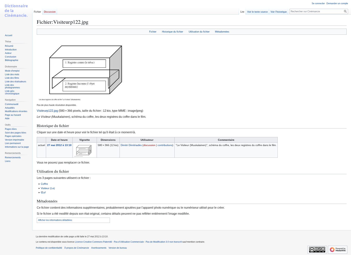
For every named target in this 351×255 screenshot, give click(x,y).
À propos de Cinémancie (76, 248)
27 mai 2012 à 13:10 (59, 145)
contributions (165, 145)
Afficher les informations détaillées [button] (55, 220)
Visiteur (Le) (48, 188)
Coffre (44, 183)
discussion (149, 145)
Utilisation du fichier (199, 31)
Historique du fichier (172, 31)
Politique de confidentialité (49, 248)
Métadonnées (222, 31)
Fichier (152, 31)
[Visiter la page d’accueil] (16, 14)
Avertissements (98, 248)
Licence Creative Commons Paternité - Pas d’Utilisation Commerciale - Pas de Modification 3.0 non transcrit (128, 242)
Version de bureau (118, 248)
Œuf (43, 192)
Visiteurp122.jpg (47, 110)
